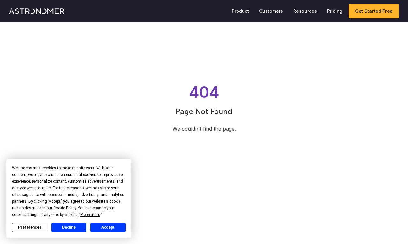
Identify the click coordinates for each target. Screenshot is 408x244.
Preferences (29, 227)
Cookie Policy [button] (64, 208)
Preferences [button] (90, 214)
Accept (108, 227)
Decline (69, 227)
